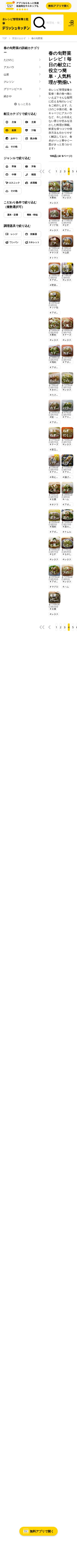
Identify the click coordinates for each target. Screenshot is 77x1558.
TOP (4, 38)
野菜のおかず (19, 38)
